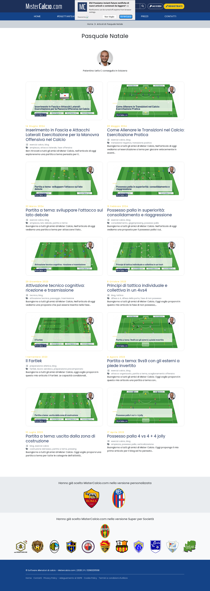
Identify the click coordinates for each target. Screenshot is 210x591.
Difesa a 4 (116, 298)
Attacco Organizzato (121, 373)
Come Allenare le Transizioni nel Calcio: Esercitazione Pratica (145, 132)
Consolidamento (119, 223)
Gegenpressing (136, 223)
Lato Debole (46, 223)
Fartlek (33, 368)
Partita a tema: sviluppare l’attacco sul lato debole (64, 212)
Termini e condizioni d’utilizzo (113, 578)
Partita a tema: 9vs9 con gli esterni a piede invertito (143, 363)
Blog (47, 144)
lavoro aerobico (45, 368)
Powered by (82, 17)
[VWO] (89, 17)
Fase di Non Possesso (151, 298)
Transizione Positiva (142, 142)
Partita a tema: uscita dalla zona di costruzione (60, 438)
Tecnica (33, 295)
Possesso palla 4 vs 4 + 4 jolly (136, 436)
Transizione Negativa (121, 142)
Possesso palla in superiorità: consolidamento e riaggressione (139, 212)
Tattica (119, 295)
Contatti (170, 16)
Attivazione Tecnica (39, 298)
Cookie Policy (90, 578)
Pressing (72, 448)
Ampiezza (34, 147)
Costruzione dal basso (40, 448)
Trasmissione (67, 298)
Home (37, 16)
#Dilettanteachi (67, 16)
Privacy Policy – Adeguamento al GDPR (63, 578)
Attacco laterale (48, 147)
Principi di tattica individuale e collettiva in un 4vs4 (137, 288)
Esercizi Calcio (37, 144)
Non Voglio (109, 17)
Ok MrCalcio (125, 17)
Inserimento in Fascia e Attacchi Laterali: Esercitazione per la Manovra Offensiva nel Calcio (62, 134)
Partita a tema (60, 223)
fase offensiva (65, 147)
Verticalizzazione (145, 444)
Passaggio (55, 298)
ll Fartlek (34, 361)
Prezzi (144, 16)
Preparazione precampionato (68, 368)
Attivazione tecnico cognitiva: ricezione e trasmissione (55, 288)
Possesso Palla (151, 223)
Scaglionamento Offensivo (161, 373)
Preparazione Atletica (40, 365)
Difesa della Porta (131, 298)
